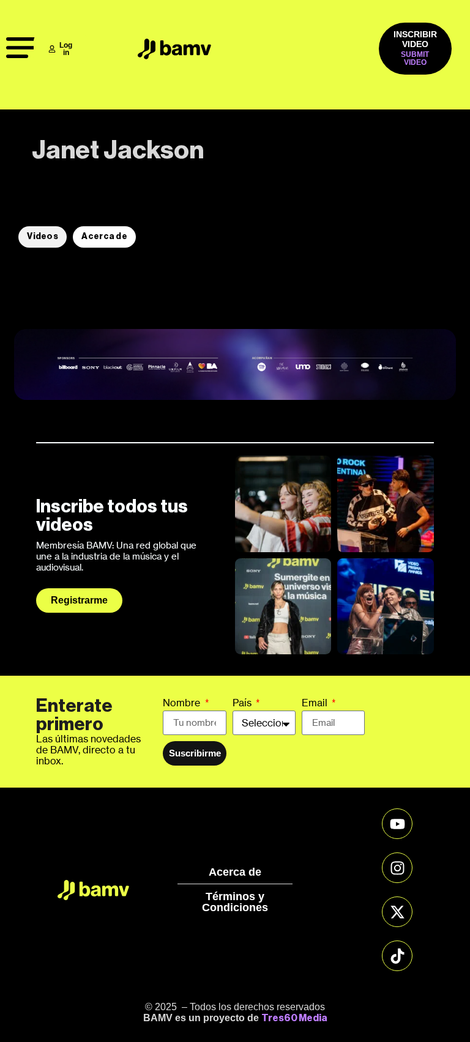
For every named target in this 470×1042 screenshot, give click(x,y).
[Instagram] (397, 867)
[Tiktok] (397, 955)
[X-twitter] (397, 911)
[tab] (42, 237)
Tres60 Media (294, 1018)
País (243, 703)
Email (316, 703)
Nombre (183, 703)
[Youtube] (397, 823)
